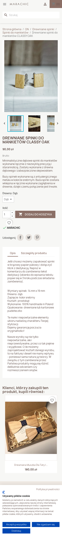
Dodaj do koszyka (35, 214)
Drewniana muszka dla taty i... (31, 464)
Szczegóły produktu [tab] (34, 253)
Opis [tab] (13, 253)
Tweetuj (28, 237)
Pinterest (37, 237)
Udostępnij (20, 237)
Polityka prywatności (48, 489)
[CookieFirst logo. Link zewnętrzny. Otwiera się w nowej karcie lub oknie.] (3, 492)
